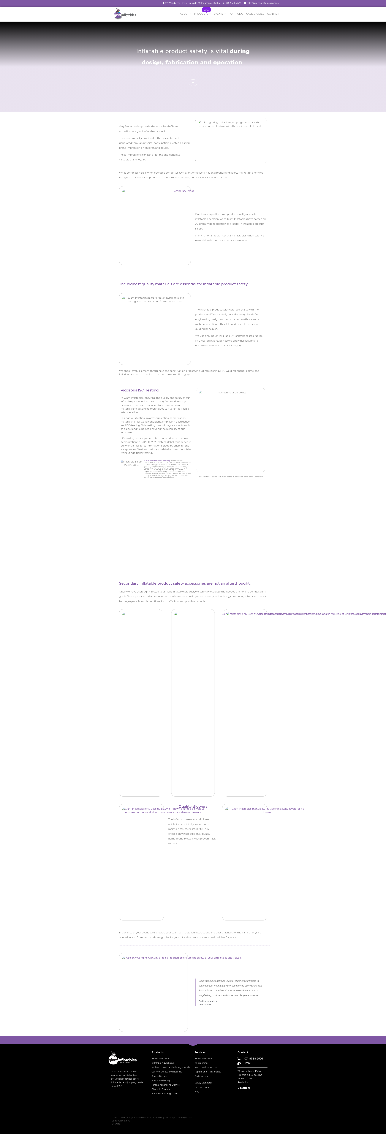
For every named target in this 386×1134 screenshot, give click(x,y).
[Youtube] (273, 1117)
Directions (243, 1088)
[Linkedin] (261, 1117)
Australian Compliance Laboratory (157, 461)
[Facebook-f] (267, 1117)
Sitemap (116, 1124)
